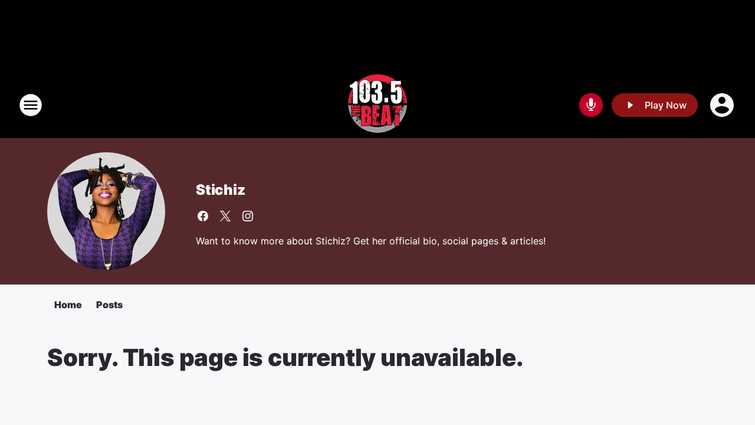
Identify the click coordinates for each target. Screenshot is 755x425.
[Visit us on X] (225, 216)
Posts (109, 304)
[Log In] (723, 105)
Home (68, 304)
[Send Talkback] (591, 105)
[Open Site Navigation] (30, 105)
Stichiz (220, 189)
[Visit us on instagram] (248, 216)
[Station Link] (377, 105)
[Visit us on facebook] (203, 216)
